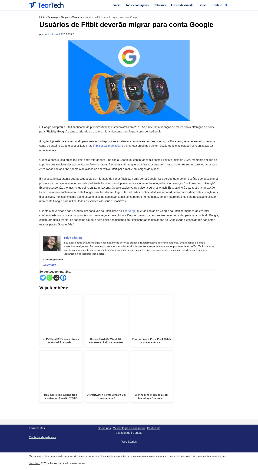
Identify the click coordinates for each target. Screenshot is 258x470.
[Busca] (226, 5)
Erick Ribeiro (51, 34)
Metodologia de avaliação (129, 428)
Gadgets (65, 17)
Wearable (77, 17)
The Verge (129, 210)
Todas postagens (137, 5)
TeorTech (34, 463)
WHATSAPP (49, 265)
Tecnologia (53, 17)
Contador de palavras (42, 437)
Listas (203, 5)
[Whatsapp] (50, 278)
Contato (216, 5)
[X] (56, 278)
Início (117, 5)
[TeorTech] (46, 5)
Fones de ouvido (182, 5)
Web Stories (129, 441)
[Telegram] (43, 278)
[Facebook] (63, 278)
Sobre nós (104, 428)
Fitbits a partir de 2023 (107, 145)
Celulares (160, 5)
